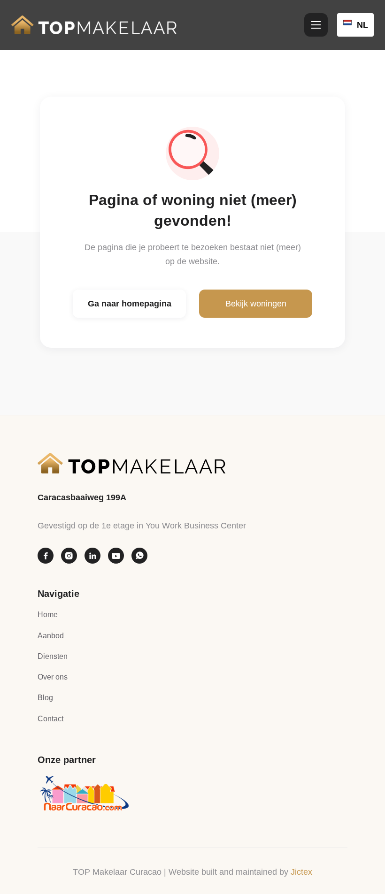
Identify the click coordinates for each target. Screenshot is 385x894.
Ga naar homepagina (129, 303)
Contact (50, 719)
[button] (316, 25)
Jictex (301, 872)
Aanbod (51, 636)
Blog (45, 698)
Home (48, 615)
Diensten (53, 656)
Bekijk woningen (255, 303)
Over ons (53, 677)
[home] (94, 24)
